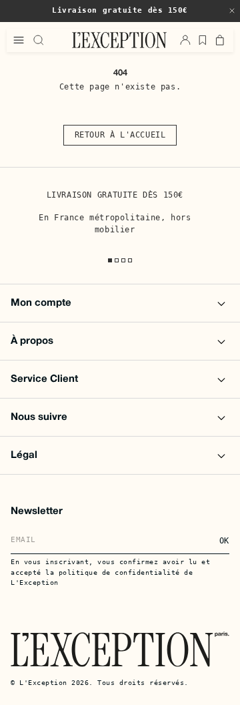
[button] (232, 11)
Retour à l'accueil (120, 135)
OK (224, 540)
